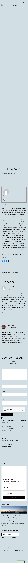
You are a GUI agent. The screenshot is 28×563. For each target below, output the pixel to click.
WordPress (20, 550)
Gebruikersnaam (7, 468)
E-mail (3, 391)
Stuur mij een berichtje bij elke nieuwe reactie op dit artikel (13, 421)
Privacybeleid (5, 547)
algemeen (15, 272)
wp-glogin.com (16, 481)
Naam (3, 383)
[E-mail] (4, 200)
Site (2, 399)
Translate (13, 537)
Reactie (3, 367)
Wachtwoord (6, 473)
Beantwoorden (5, 320)
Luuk (4, 196)
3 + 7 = (6, 487)
